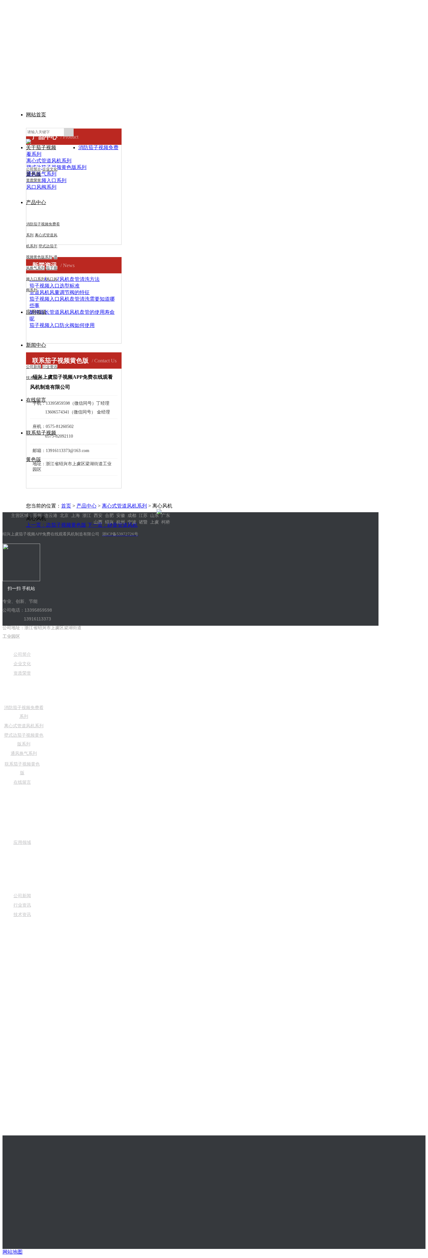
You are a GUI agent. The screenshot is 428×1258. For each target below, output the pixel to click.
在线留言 (22, 782)
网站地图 (13, 1252)
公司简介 (33, 169)
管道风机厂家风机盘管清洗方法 (64, 279)
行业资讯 (49, 367)
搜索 (68, 132)
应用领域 (36, 312)
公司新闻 (33, 367)
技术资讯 (22, 914)
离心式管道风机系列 (124, 505)
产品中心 (36, 202)
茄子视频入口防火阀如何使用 (62, 325)
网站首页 (36, 114)
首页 (66, 505)
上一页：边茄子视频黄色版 (56, 525)
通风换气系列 (24, 753)
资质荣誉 (33, 180)
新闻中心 (36, 345)
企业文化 (49, 169)
